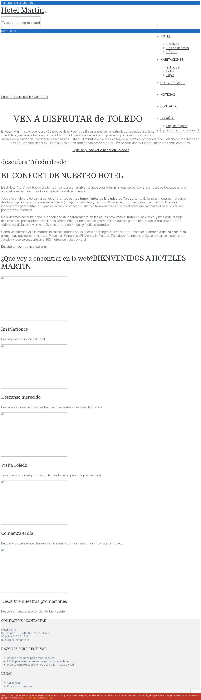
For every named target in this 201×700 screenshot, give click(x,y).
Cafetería (173, 44)
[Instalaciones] (34, 319)
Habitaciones (171, 59)
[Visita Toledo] (34, 455)
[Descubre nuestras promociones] (34, 591)
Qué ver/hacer (172, 83)
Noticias (167, 94)
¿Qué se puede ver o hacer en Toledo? (100, 150)
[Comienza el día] (34, 523)
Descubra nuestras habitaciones (24, 246)
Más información (28, 698)
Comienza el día (17, 533)
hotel (165, 36)
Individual (173, 67)
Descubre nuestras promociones (34, 601)
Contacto (168, 106)
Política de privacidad (20, 686)
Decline (48, 698)
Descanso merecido (21, 397)
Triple (170, 75)
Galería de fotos (177, 48)
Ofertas (171, 52)
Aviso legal (13, 682)
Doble (170, 71)
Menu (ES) (8, 31)
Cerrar (41, 698)
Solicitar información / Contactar (24, 97)
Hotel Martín (22, 10)
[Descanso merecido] (34, 387)
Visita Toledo (14, 465)
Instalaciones (14, 329)
